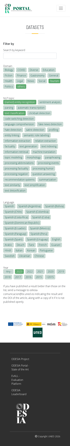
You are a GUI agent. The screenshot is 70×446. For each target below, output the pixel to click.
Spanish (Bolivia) (54, 206)
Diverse (34, 70)
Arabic (8, 245)
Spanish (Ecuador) (15, 228)
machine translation (44, 152)
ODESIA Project (20, 359)
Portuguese (46, 250)
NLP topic (8, 98)
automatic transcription (31, 107)
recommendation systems (20, 179)
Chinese (39, 256)
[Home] (20, 8)
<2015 (50, 277)
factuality (10, 146)
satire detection (35, 130)
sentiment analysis (49, 102)
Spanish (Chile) (13, 211)
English (56, 239)
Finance (21, 75)
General (53, 75)
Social (42, 81)
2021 (40, 271)
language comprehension (19, 124)
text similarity (12, 185)
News (31, 81)
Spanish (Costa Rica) (16, 217)
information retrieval (16, 152)
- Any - (8, 271)
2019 (61, 271)
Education (48, 70)
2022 (30, 271)
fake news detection (50, 124)
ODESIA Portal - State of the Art (20, 367)
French (43, 245)
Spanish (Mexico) (39, 228)
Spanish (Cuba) (40, 217)
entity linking (12, 135)
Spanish (9, 206)
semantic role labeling (36, 135)
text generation (28, 146)
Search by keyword (14, 50)
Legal (20, 81)
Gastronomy (37, 75)
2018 (8, 277)
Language (8, 202)
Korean (31, 250)
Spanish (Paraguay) (15, 234)
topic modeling (13, 157)
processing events (48, 163)
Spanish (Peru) (39, 234)
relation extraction (45, 141)
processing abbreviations (19, 163)
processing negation (16, 174)
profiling (53, 130)
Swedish (9, 256)
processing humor (43, 168)
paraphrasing (52, 157)
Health (8, 81)
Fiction (8, 75)
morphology (34, 157)
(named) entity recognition (20, 102)
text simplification (35, 185)
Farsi (31, 245)
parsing (9, 107)
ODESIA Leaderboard (19, 392)
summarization (47, 179)
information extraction (17, 141)
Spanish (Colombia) (37, 211)
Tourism (54, 81)
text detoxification (15, 190)
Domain (7, 66)
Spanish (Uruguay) (37, 239)
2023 (19, 271)
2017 (18, 277)
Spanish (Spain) (13, 239)
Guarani (55, 245)
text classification (14, 113)
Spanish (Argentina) (29, 206)
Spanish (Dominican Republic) (22, 223)
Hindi (8, 250)
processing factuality (16, 168)
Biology (9, 70)
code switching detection (19, 118)
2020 (51, 271)
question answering (43, 174)
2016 (28, 277)
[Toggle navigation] (60, 8)
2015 (39, 277)
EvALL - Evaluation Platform (17, 380)
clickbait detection (39, 113)
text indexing (49, 146)
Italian (19, 250)
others (21, 86)
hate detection (13, 130)
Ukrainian (24, 256)
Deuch (20, 245)
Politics (9, 86)
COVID (21, 70)
